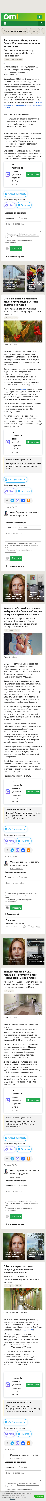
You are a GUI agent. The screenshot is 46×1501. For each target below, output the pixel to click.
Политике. (12, 1499)
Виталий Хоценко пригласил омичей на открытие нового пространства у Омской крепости (23, 815)
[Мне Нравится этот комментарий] (24, 926)
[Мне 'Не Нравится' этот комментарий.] (29, 926)
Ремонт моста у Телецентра (15, 31)
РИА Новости (27, 1329)
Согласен (39, 1496)
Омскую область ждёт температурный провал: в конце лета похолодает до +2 (23, 466)
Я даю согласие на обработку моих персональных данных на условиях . (22, 235)
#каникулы (9, 1285)
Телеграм (25, 205)
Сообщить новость (17, 193)
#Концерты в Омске (12, 630)
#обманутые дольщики (13, 59)
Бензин (35, 31)
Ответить (36, 926)
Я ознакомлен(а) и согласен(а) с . (19, 241)
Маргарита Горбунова (20, 1454)
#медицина (9, 991)
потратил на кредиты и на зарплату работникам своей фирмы (23, 105)
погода (23, 389)
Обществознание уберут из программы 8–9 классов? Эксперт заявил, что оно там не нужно (23, 1408)
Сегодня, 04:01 (11, 926)
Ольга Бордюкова (18, 512)
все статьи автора (16, 519)
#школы (18, 1285)
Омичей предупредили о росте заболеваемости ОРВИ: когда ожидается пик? (20, 1124)
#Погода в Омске (11, 318)
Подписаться (33, 174)
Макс (11, 205)
